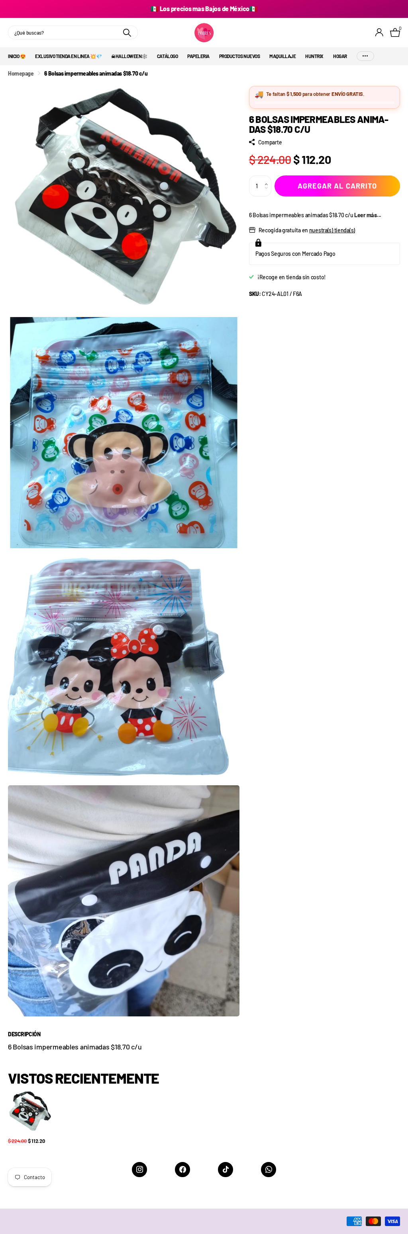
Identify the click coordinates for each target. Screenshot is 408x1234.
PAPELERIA (198, 56)
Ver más (365, 56)
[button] (268, 178)
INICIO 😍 (17, 56)
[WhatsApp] (268, 1169)
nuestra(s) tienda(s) (332, 230)
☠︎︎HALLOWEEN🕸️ (129, 56)
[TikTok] (225, 1169)
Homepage (21, 73)
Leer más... (367, 215)
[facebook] (182, 1169)
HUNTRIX (314, 56)
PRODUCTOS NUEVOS (239, 56)
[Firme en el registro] (379, 32)
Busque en (127, 32)
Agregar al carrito (337, 185)
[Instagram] (139, 1169)
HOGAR (340, 56)
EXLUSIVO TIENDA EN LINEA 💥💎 (68, 56)
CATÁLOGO (167, 56)
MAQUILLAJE (282, 56)
